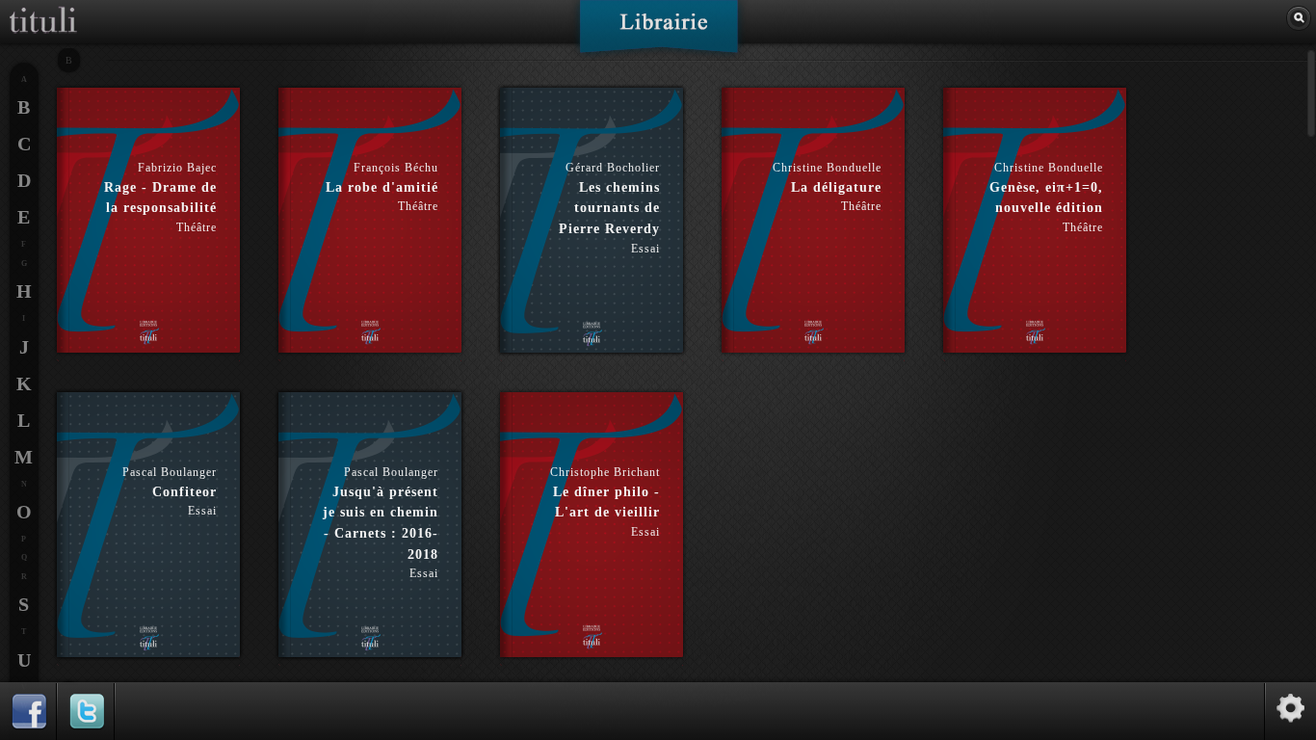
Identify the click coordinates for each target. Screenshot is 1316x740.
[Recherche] (1298, 18)
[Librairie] (658, 33)
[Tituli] (43, 7)
